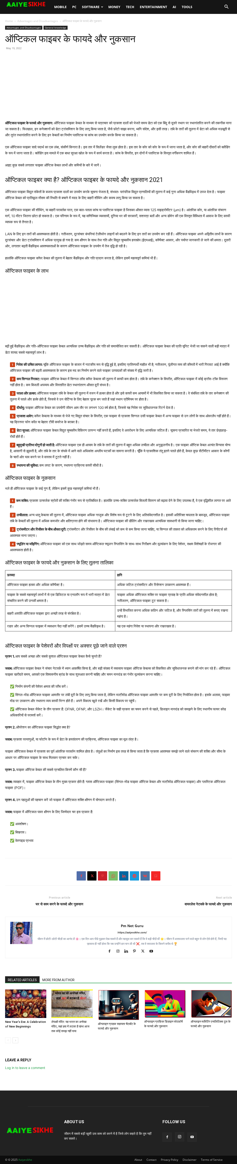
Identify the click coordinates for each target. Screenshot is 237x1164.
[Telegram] (134, 876)
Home (9, 21)
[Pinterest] (102, 876)
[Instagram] (119, 951)
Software (91, 7)
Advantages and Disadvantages (37, 21)
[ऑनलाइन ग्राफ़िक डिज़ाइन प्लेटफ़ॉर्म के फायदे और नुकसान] (164, 1003)
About (138, 1160)
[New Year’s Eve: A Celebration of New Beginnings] (25, 1003)
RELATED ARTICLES (22, 980)
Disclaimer (189, 1160)
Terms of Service (212, 1160)
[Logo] (28, 4)
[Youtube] (153, 951)
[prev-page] (8, 1040)
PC (74, 7)
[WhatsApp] (113, 876)
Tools (187, 7)
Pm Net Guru (132, 925)
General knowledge (55, 27)
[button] (226, 7)
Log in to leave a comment (25, 1068)
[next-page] (15, 1040)
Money (114, 7)
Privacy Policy (169, 1160)
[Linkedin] (123, 876)
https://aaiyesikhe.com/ (132, 932)
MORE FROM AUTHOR (58, 980)
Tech (130, 7)
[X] (92, 876)
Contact (151, 1160)
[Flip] (155, 876)
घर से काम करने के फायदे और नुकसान (59, 904)
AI (174, 7)
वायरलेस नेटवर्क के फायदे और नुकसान (208, 904)
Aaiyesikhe (25, 1160)
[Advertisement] (118, 87)
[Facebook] (81, 876)
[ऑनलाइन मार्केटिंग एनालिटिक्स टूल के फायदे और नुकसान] (211, 1003)
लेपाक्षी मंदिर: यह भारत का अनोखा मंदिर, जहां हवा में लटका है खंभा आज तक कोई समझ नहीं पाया (70, 1026)
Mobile (60, 7)
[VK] (145, 876)
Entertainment (153, 7)
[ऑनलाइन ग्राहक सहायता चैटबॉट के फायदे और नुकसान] (118, 1004)
